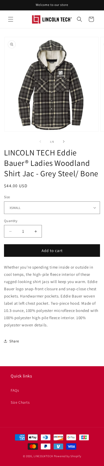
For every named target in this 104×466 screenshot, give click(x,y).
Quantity (10, 221)
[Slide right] (64, 141)
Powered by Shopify (67, 456)
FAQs (15, 390)
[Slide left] (40, 141)
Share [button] (14, 341)
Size (7, 197)
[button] (11, 19)
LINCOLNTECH (43, 456)
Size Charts (20, 402)
